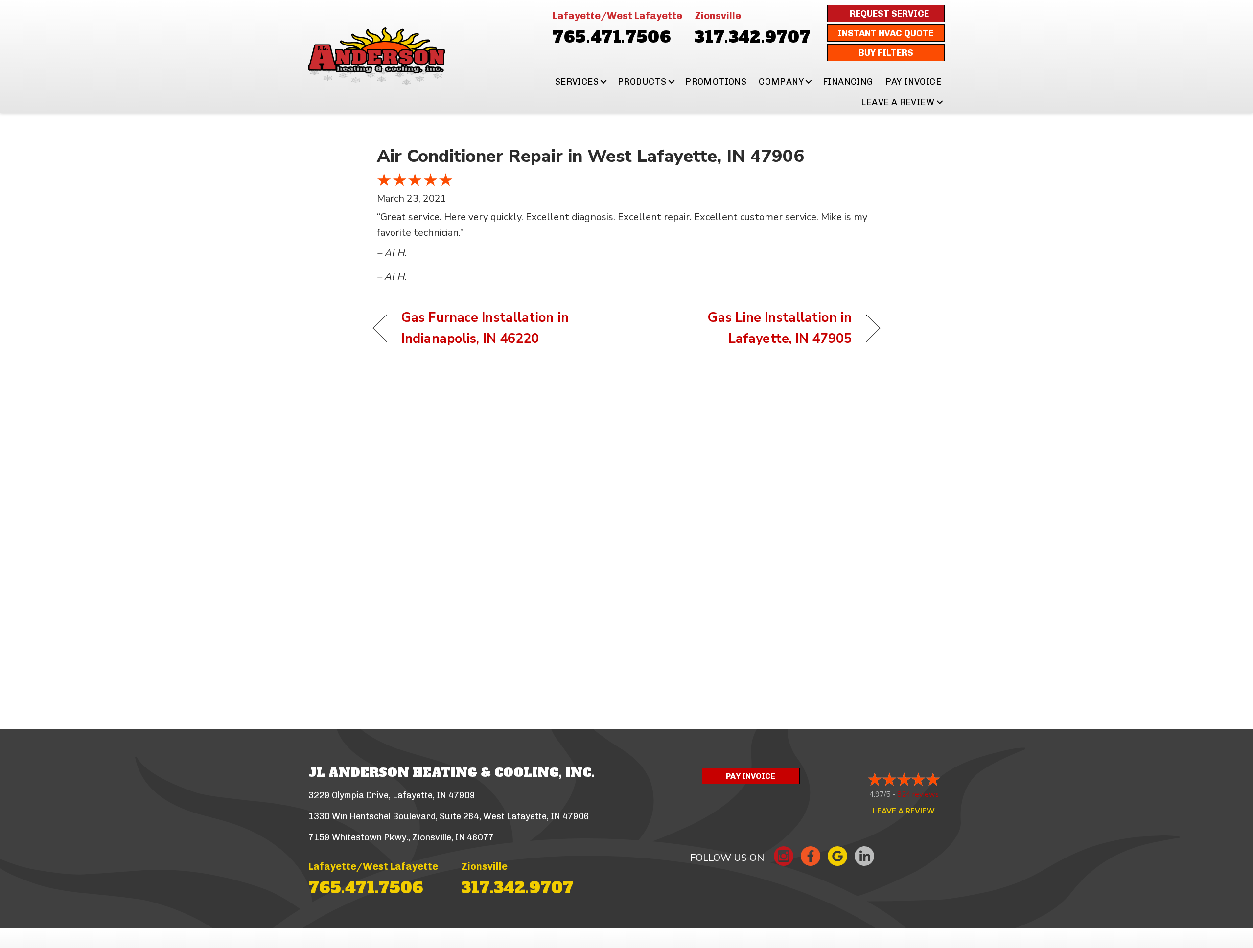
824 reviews (918, 794)
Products (642, 81)
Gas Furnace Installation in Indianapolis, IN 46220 (485, 328)
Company (781, 81)
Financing (848, 81)
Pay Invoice (913, 81)
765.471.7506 (612, 37)
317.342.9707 (753, 37)
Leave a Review (897, 102)
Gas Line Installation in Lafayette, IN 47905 (747, 328)
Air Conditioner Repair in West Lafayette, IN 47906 (590, 156)
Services (577, 81)
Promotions (715, 81)
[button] (604, 81)
